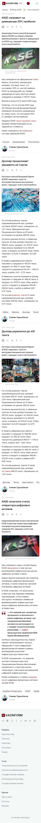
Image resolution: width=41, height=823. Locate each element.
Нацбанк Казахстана (12, 691)
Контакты (6, 801)
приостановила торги (26, 121)
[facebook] (16, 721)
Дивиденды (19, 142)
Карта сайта (7, 797)
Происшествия (8, 734)
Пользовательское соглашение (14, 765)
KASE (27, 691)
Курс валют (27, 482)
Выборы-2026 (15, 10)
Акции (6, 142)
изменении (27, 131)
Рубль (5, 312)
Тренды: (5, 10)
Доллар (26, 312)
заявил (25, 630)
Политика (6, 739)
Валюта (15, 312)
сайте (35, 79)
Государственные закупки (12, 783)
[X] (20, 27)
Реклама (5, 806)
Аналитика (6, 743)
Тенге (36, 312)
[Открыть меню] (37, 3)
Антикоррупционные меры (12, 779)
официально (13, 568)
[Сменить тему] (29, 3)
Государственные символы (13, 774)
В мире (5, 752)
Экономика (33, 142)
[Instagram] (3, 27)
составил (6, 471)
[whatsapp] (7, 27)
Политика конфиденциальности (15, 770)
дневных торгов (19, 295)
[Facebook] (16, 27)
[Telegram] (12, 27)
